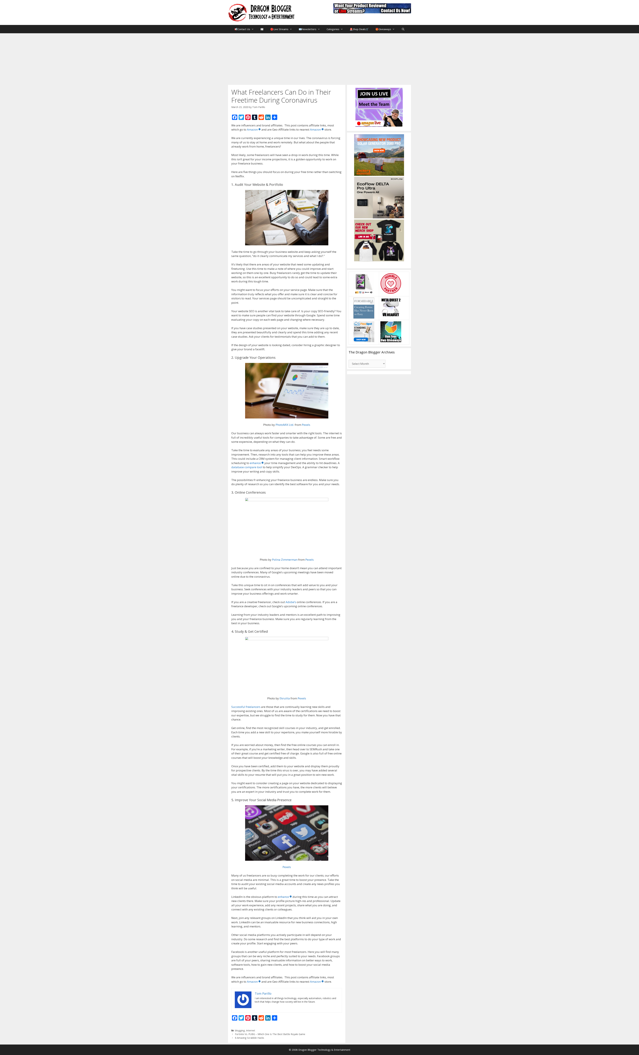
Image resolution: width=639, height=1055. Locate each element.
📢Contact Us (242, 29)
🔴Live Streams (279, 29)
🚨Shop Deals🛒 (359, 29)
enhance (255, 463)
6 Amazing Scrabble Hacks (249, 1037)
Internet (250, 1030)
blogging (240, 1030)
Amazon (252, 129)
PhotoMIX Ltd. (285, 425)
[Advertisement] (319, 58)
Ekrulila (285, 698)
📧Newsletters (307, 29)
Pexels (306, 425)
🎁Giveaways (383, 29)
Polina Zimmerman (285, 560)
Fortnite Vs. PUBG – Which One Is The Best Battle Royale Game (270, 1034)
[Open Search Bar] (403, 29)
